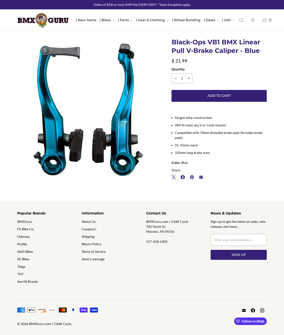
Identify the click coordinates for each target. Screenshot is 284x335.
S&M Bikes (25, 251)
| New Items (86, 20)
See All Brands (27, 281)
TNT (20, 274)
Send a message (93, 259)
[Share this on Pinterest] (191, 177)
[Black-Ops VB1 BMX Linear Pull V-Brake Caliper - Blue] (88, 109)
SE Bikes (23, 259)
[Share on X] (175, 177)
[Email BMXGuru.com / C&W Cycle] (243, 310)
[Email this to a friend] (201, 177)
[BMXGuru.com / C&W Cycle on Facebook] (253, 310)
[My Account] (253, 20)
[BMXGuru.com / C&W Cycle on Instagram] (262, 310)
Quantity (178, 69)
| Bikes (105, 20)
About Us (89, 221)
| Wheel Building (186, 20)
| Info (226, 20)
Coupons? (89, 229)
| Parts (123, 20)
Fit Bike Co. (25, 229)
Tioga (21, 266)
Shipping (88, 236)
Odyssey (23, 236)
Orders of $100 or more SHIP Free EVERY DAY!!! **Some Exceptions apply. (142, 4)
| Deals (209, 20)
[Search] (241, 20)
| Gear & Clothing (150, 20)
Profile (22, 244)
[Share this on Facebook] (182, 177)
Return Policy (91, 244)
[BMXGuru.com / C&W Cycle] (43, 20)
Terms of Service (94, 251)
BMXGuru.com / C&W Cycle (50, 324)
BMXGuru (24, 221)
